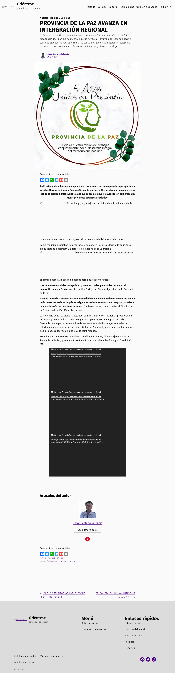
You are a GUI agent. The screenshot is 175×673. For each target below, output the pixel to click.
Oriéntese (25, 4)
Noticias (65, 17)
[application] (87, 369)
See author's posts (88, 529)
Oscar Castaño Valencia (58, 54)
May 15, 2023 (52, 57)
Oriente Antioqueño (48, 561)
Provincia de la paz (66, 561)
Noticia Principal (49, 17)
